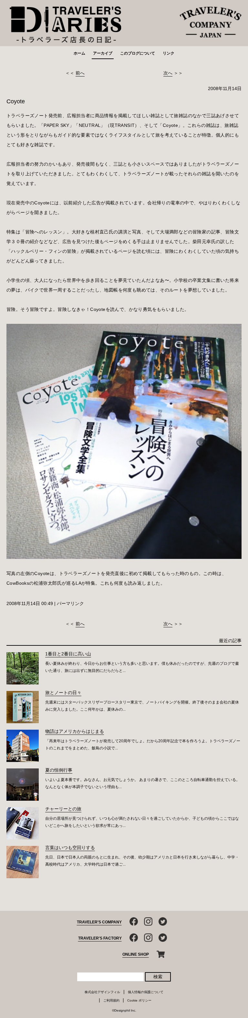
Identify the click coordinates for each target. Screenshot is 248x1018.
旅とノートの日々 (63, 692)
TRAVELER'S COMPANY (99, 922)
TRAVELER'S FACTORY (100, 938)
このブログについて (137, 53)
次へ (167, 73)
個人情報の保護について (145, 992)
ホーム (79, 53)
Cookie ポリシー (139, 1000)
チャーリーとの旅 (63, 808)
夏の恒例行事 (58, 770)
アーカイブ (102, 53)
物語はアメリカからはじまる (74, 731)
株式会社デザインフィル (102, 992)
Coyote (15, 101)
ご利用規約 (111, 1000)
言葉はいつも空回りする (70, 847)
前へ (80, 73)
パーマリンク (70, 603)
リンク (168, 53)
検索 (157, 976)
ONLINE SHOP (135, 954)
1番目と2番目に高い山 (68, 653)
